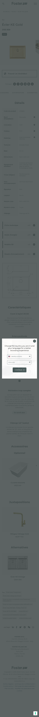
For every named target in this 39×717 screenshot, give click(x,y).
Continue (18, 370)
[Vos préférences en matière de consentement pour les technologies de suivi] (35, 713)
